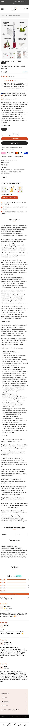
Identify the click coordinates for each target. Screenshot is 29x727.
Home (2, 15)
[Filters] (1, 598)
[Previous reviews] (2, 84)
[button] (5, 76)
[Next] (25, 35)
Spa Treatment (5, 173)
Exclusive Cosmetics (20, 717)
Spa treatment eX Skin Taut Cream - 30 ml (15, 212)
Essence (7, 162)
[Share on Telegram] (4, 177)
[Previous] (3, 35)
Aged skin (7, 170)
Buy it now (14, 143)
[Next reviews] (26, 84)
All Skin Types (15, 170)
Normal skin (17, 172)
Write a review (14, 594)
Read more (4, 122)
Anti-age (21, 170)
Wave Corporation (11, 160)
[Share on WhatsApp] (6, 177)
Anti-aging (4, 172)
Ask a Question (18, 157)
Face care (11, 172)
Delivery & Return (6, 157)
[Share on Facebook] (2, 177)
